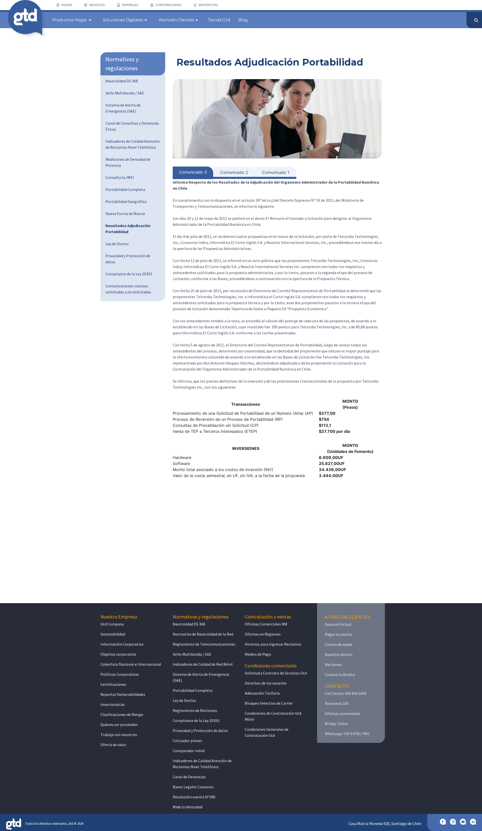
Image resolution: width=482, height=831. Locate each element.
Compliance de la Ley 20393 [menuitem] (128, 273)
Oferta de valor (113, 744)
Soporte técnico (338, 654)
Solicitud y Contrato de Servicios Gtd (276, 673)
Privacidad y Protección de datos (200, 730)
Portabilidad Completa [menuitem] (125, 189)
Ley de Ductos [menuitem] (117, 243)
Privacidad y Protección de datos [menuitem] (127, 258)
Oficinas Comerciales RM (266, 624)
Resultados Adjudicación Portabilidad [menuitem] (127, 228)
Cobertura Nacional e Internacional (130, 664)
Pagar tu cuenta (338, 634)
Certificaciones (113, 684)
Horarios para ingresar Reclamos (273, 644)
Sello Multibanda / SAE (192, 654)
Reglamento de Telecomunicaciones (204, 644)
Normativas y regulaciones (122, 63)
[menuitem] (64, 5)
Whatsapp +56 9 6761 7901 (347, 733)
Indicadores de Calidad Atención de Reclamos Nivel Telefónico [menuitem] (132, 144)
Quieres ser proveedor (119, 724)
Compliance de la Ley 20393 (196, 720)
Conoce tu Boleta (340, 674)
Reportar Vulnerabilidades (122, 694)
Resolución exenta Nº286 (194, 796)
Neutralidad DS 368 (189, 624)
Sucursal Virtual (338, 624)
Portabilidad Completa (192, 690)
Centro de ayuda (338, 644)
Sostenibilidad (112, 634)
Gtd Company (112, 624)
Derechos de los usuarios (266, 683)
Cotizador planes (187, 740)
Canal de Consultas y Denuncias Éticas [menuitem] (132, 126)
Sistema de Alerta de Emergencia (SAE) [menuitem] (123, 108)
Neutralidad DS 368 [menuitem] (121, 80)
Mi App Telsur (336, 723)
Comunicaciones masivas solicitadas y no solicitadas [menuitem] (128, 288)
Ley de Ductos (184, 700)
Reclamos (333, 664)
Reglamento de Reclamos (195, 710)
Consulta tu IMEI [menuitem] (119, 177)
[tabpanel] (277, 329)
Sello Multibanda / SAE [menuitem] (124, 92)
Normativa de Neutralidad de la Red (203, 634)
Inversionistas (112, 704)
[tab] (193, 173)
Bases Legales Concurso (193, 786)
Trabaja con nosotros (118, 734)
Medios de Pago (258, 654)
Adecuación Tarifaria (262, 693)
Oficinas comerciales (342, 713)
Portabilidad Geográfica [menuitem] (126, 201)
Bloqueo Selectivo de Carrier (269, 703)
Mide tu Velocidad (187, 806)
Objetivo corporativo (118, 654)
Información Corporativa (121, 644)
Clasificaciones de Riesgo (121, 714)
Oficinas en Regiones (263, 634)
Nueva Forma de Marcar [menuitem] (125, 213)
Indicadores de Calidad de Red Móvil (203, 664)
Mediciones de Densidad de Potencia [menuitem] (127, 162)
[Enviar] (476, 20)
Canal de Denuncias (189, 776)
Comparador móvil (189, 750)
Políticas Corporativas (119, 674)
